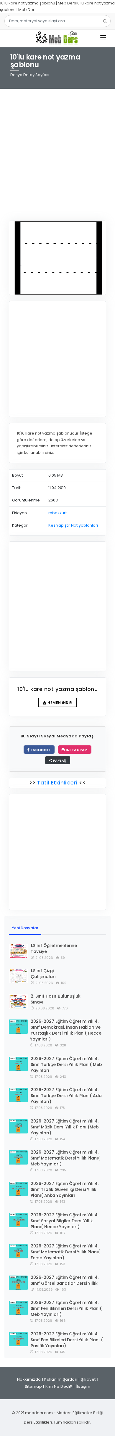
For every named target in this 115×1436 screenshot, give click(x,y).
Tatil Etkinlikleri (57, 782)
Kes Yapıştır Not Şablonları (73, 525)
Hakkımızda (29, 1379)
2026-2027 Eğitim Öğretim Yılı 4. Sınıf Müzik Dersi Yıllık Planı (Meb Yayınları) (65, 1127)
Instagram (76, 749)
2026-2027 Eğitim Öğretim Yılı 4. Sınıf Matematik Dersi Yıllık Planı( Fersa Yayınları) (65, 1252)
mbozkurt (57, 513)
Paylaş (59, 760)
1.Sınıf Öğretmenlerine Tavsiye (54, 948)
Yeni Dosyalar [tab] (25, 928)
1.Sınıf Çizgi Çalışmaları (43, 974)
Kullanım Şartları (61, 1379)
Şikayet (88, 1379)
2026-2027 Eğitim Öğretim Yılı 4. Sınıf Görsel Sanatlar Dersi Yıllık (64, 1280)
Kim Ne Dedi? (59, 1386)
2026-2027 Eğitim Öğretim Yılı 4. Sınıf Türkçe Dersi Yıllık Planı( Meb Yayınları (66, 1064)
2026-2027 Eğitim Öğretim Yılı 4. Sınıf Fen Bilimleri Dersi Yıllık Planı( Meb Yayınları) (66, 1308)
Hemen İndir (59, 702)
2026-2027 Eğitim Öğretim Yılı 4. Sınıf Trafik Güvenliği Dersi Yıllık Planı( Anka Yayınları (64, 1189)
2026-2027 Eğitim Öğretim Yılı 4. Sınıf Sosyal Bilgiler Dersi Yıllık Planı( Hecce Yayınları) (64, 1221)
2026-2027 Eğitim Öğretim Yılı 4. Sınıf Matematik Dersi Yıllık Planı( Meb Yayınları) (65, 1158)
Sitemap (33, 1386)
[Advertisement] (57, 151)
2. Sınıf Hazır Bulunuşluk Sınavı (55, 999)
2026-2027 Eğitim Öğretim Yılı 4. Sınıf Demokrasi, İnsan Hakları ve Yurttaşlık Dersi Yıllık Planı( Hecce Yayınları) (65, 1030)
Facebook (40, 749)
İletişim (83, 1386)
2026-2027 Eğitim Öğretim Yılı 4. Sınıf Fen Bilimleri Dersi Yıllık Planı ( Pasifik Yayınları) (67, 1340)
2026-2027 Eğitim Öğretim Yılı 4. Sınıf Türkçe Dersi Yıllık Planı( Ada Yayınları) (66, 1095)
